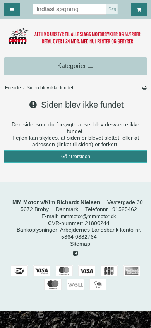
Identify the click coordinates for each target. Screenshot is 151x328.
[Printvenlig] (144, 88)
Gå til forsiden (75, 156)
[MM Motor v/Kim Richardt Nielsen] (75, 36)
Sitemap (80, 244)
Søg (112, 9)
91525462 (124, 209)
